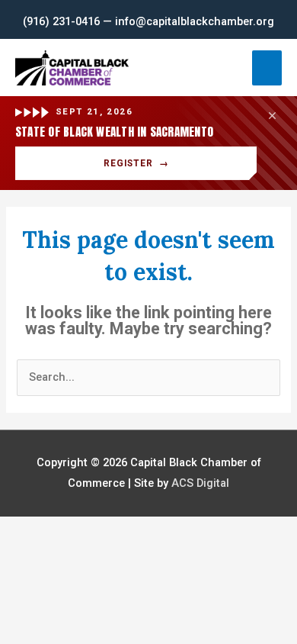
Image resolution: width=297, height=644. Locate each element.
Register (136, 163)
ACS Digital (200, 483)
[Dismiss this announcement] (272, 115)
